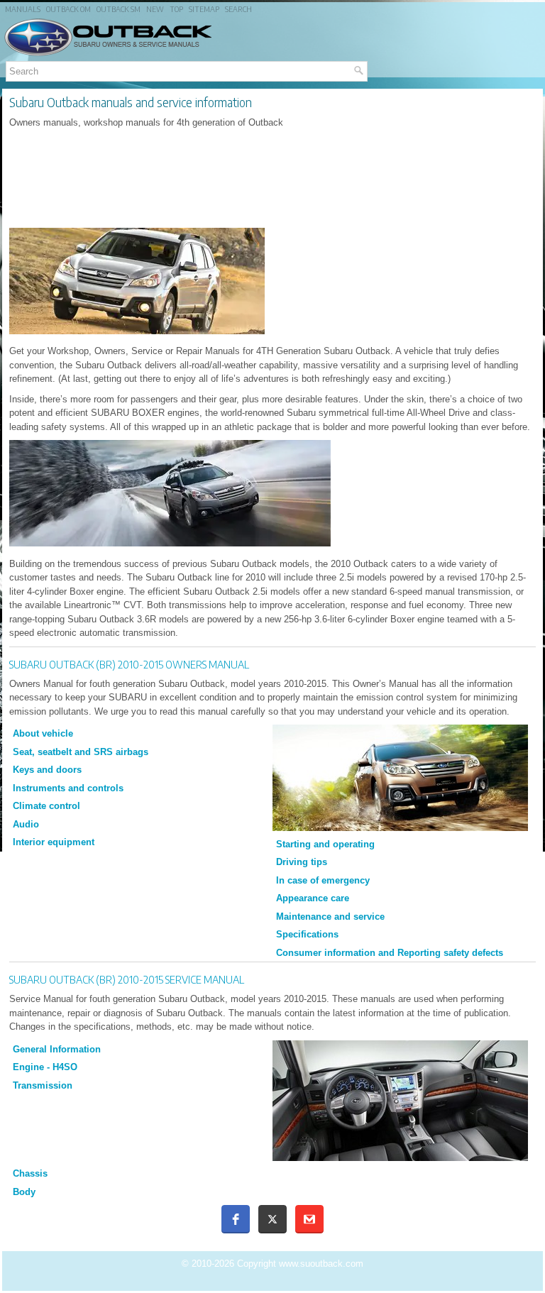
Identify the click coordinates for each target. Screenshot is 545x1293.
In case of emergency (323, 880)
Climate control (46, 805)
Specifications (307, 934)
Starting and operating (325, 844)
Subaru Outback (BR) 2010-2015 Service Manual (126, 979)
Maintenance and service (330, 916)
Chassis (30, 1173)
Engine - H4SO (45, 1067)
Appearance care (312, 898)
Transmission (42, 1085)
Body (24, 1192)
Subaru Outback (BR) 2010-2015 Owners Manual (129, 664)
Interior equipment (53, 842)
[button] (235, 1219)
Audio (26, 824)
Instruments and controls (68, 788)
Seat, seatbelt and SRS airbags (80, 752)
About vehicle (43, 733)
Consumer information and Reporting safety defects (389, 952)
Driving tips (301, 862)
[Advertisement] (272, 178)
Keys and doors (47, 769)
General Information (57, 1049)
